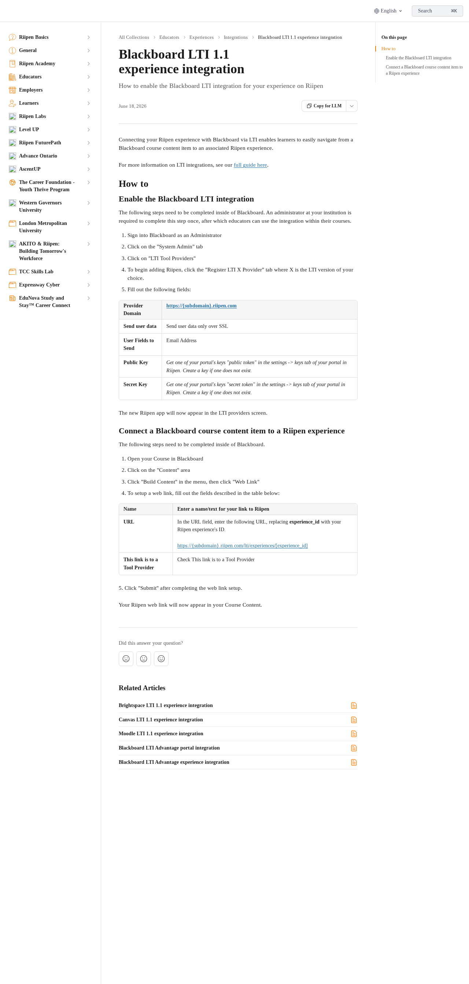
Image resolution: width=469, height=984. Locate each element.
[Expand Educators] (88, 77)
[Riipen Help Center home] (7, 11)
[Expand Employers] (88, 90)
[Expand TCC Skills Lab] (88, 272)
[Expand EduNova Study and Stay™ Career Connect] (88, 298)
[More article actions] (352, 106)
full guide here (250, 165)
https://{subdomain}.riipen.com (201, 305)
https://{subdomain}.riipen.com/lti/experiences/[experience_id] (242, 545)
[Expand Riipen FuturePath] (88, 143)
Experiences (201, 37)
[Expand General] (88, 50)
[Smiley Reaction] (161, 658)
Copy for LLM (327, 105)
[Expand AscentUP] (88, 169)
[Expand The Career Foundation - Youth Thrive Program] (88, 182)
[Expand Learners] (88, 103)
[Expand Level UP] (88, 130)
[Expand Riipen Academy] (88, 64)
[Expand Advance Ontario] (88, 156)
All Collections (134, 37)
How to (388, 48)
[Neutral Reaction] (143, 658)
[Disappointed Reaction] (126, 658)
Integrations (236, 37)
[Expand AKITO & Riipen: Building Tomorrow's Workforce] (88, 244)
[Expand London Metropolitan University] (88, 223)
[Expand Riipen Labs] (88, 116)
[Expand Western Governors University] (88, 203)
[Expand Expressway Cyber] (88, 285)
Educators (169, 37)
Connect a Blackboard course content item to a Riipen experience (424, 70)
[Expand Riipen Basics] (88, 37)
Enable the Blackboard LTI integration (418, 57)
